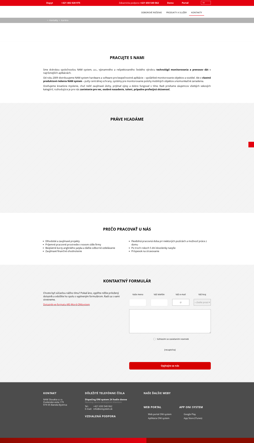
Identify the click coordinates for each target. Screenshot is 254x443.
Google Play (189, 414)
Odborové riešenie (151, 12)
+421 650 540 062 (149, 2)
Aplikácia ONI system (158, 418)
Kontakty (196, 12)
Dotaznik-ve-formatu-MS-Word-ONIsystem (66, 304)
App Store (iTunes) (192, 418)
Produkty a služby (176, 12)
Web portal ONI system (159, 414)
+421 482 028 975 (70, 2)
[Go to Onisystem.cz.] (44, 20)
